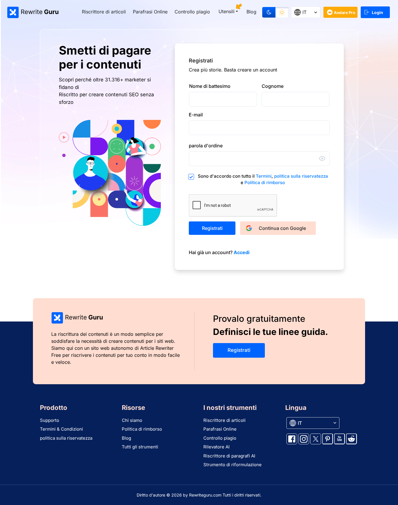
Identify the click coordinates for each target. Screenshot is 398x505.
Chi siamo (132, 420)
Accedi (241, 252)
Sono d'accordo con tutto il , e (263, 179)
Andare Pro (345, 12)
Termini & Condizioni (61, 429)
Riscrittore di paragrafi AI (229, 456)
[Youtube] (339, 439)
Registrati (212, 228)
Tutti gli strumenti (140, 447)
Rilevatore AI (216, 447)
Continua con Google (282, 228)
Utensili (227, 11)
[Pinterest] (327, 439)
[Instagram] (303, 439)
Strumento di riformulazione (232, 464)
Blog (251, 12)
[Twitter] (315, 439)
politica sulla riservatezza (301, 176)
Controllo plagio (192, 12)
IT (304, 12)
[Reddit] (351, 439)
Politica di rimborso (264, 182)
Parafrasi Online (150, 12)
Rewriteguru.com (205, 494)
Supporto (49, 420)
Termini (264, 176)
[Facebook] (291, 439)
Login (377, 12)
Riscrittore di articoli (104, 12)
